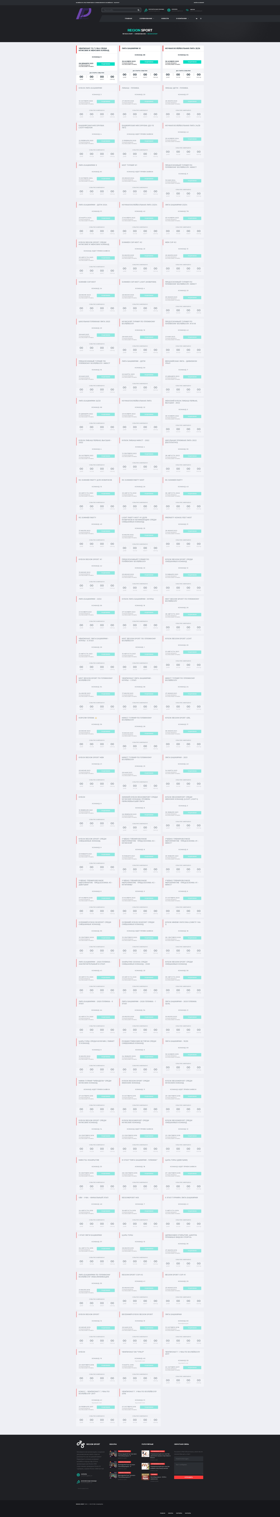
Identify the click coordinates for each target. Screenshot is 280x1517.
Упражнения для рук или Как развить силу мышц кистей (160, 1467)
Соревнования (145, 18)
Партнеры (179, 1513)
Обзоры (170, 1513)
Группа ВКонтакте (83, 1488)
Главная (128, 18)
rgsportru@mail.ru (154, 11)
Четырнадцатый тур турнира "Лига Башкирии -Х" (127, 1455)
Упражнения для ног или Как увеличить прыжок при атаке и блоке (160, 1455)
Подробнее (105, 64)
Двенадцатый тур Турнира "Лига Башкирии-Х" (126, 1476)
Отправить (189, 1477)
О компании (181, 18)
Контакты (188, 1513)
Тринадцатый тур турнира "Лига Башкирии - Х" (126, 1465)
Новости (165, 18)
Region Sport (80, 1504)
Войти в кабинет (199, 2)
